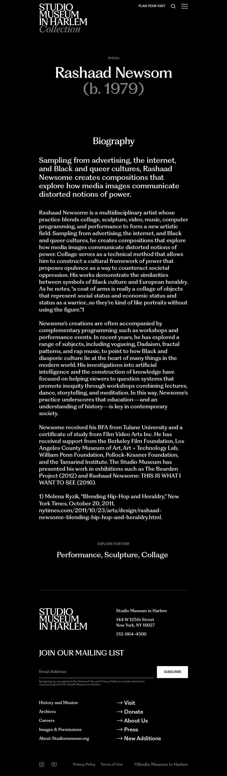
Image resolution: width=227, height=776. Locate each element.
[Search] (173, 6)
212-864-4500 (131, 634)
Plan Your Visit (152, 6)
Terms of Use (112, 764)
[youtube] (54, 764)
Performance (79, 554)
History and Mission (58, 702)
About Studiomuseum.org (64, 738)
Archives (47, 711)
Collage (154, 554)
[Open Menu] (184, 6)
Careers (47, 720)
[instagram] (41, 764)
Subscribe (172, 672)
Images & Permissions (60, 729)
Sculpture (121, 554)
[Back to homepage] (63, 14)
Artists (113, 58)
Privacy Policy (84, 764)
